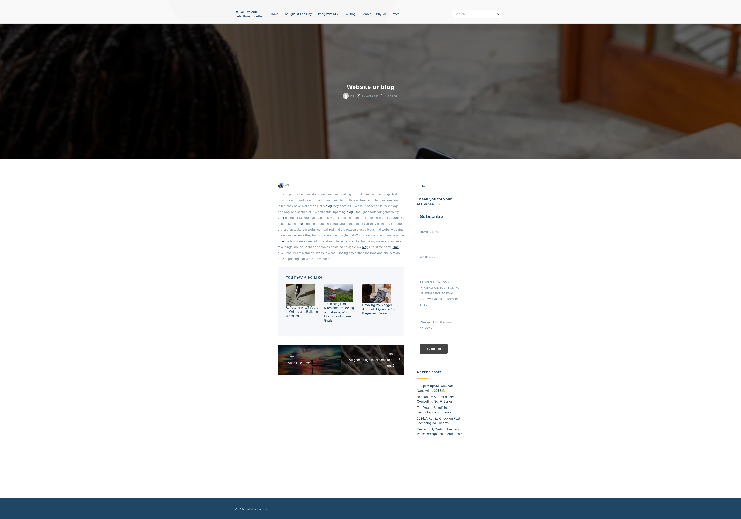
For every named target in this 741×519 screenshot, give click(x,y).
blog (329, 206)
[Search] (498, 14)
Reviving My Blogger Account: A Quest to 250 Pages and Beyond (379, 309)
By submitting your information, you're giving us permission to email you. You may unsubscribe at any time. (439, 293)
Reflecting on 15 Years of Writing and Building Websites (302, 312)
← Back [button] (422, 186)
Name (430, 231)
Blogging (391, 95)
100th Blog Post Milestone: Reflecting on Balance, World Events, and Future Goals (339, 312)
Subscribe (434, 348)
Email (429, 256)
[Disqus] (341, 432)
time (300, 223)
